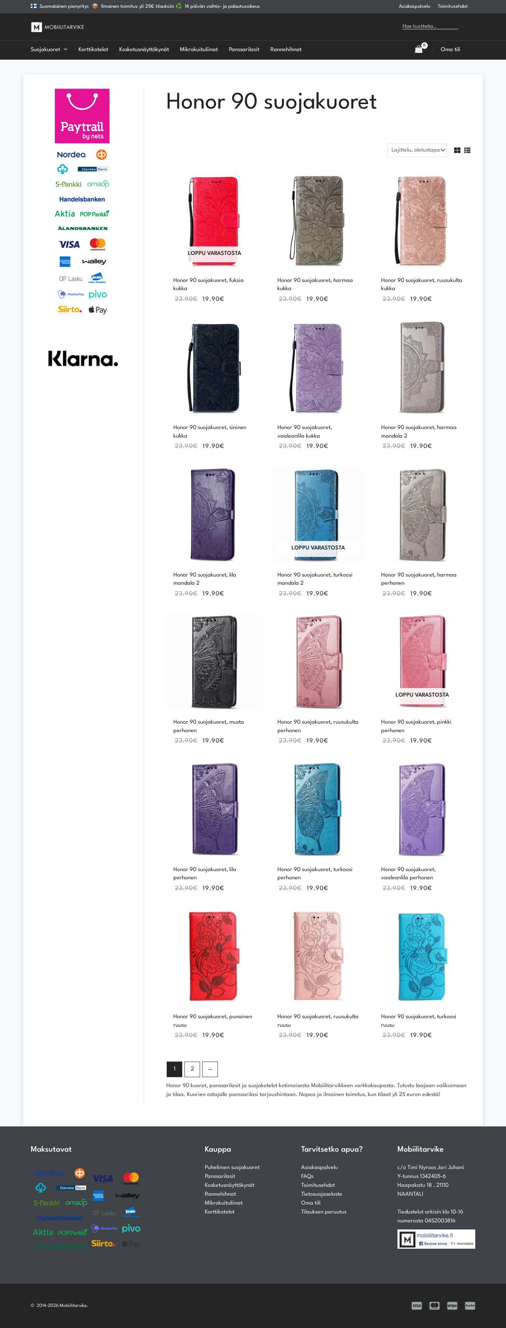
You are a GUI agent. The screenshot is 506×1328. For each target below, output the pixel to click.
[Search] (469, 26)
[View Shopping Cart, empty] (419, 50)
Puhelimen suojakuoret (232, 1168)
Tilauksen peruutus (323, 1212)
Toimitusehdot (453, 6)
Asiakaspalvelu (414, 6)
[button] (63, 50)
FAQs (307, 1176)
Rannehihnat (220, 1194)
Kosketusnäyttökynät (229, 1185)
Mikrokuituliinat (224, 1203)
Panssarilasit (220, 1176)
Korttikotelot (219, 1212)
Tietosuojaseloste (321, 1194)
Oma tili (311, 1203)
